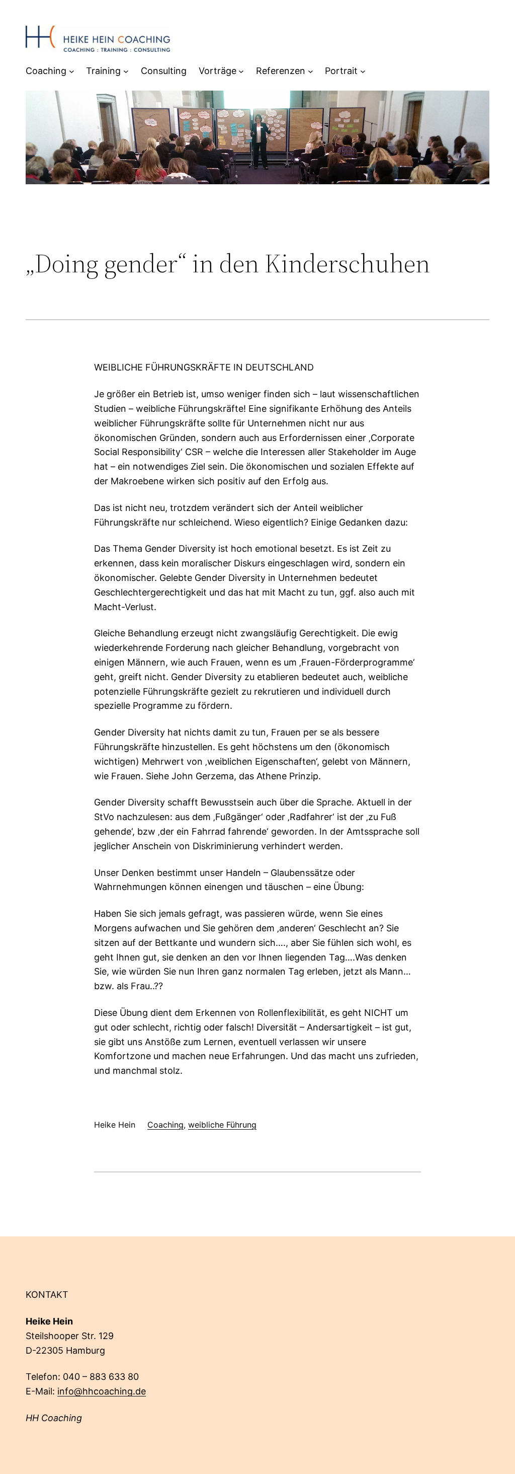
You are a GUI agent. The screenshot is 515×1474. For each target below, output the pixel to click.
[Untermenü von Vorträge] (241, 71)
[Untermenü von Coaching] (71, 71)
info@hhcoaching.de (101, 1391)
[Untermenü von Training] (126, 71)
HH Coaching (54, 1418)
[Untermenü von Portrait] (363, 71)
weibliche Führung (222, 1125)
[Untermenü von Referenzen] (310, 71)
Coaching (165, 1125)
